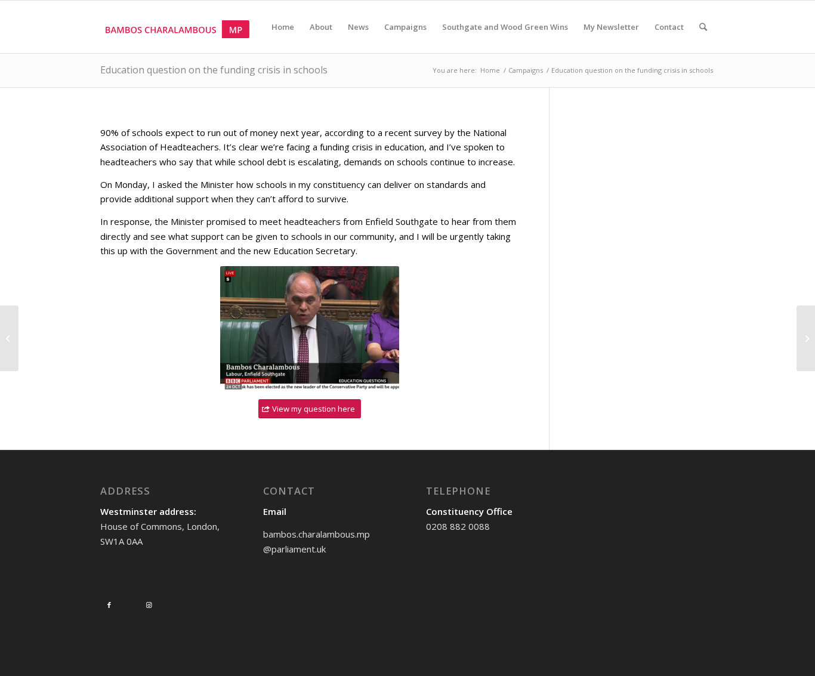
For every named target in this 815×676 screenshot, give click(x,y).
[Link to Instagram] (149, 605)
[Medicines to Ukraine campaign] (806, 338)
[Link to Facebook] (109, 605)
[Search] (703, 27)
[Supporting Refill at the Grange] (9, 338)
